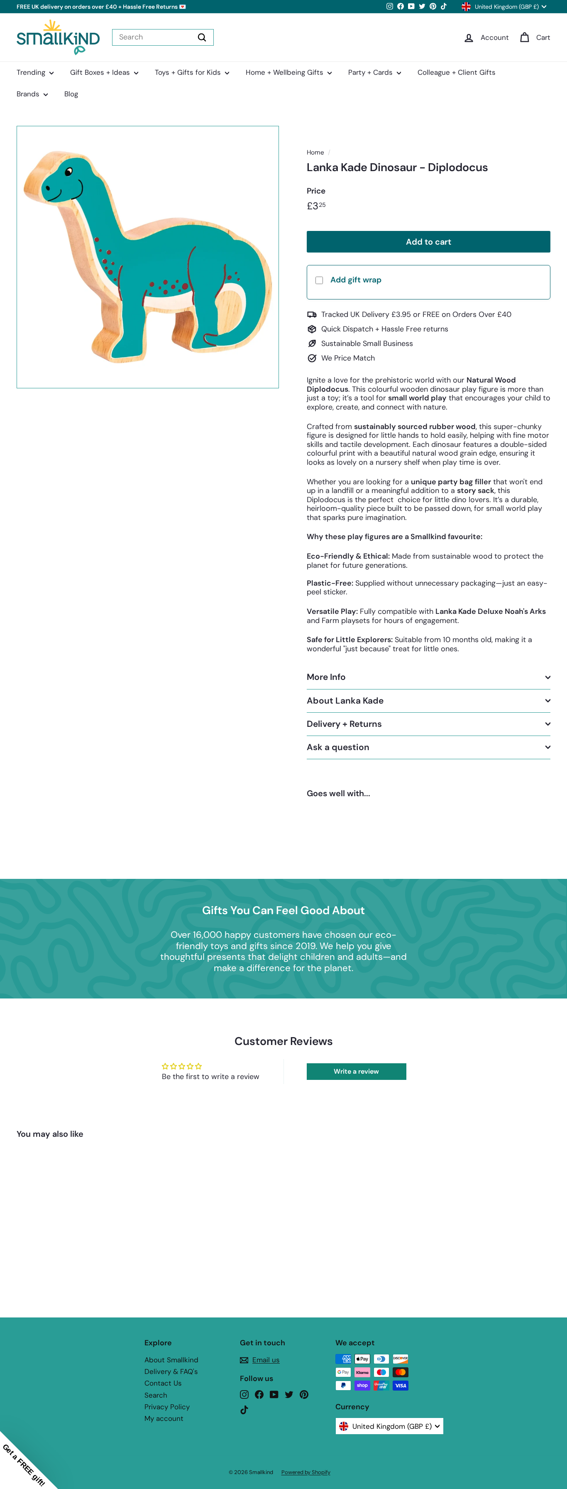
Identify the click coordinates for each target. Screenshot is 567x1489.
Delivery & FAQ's (171, 1371)
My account (163, 1418)
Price (316, 191)
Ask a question (338, 747)
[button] (29, 1460)
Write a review (356, 1071)
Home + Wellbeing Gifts (285, 72)
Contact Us (163, 1383)
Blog (71, 93)
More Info (326, 677)
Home (315, 152)
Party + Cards (371, 72)
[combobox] (163, 37)
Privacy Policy (167, 1406)
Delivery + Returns (344, 723)
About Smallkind (171, 1359)
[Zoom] (148, 257)
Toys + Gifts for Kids (189, 72)
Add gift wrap (355, 280)
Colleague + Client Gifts (457, 72)
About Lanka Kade (345, 700)
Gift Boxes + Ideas (101, 72)
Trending (32, 72)
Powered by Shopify (305, 1472)
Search (155, 1395)
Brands (29, 93)
